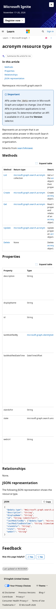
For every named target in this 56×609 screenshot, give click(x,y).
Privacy (19, 596)
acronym (51, 195)
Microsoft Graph (19, 37)
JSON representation (14, 78)
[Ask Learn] (46, 38)
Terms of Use (38, 600)
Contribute (7, 596)
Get (5, 204)
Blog (41, 592)
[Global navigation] (3, 31)
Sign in (50, 31)
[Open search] (43, 31)
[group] (28, 209)
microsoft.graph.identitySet (40, 334)
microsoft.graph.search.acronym (29, 175)
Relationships (11, 74)
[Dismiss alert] (51, 4)
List (5, 175)
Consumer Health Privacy (14, 600)
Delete (7, 242)
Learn (5, 37)
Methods (9, 67)
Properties (10, 71)
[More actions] (51, 38)
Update (7, 227)
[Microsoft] (28, 31)
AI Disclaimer (8, 592)
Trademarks (8, 605)
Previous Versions (27, 592)
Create (7, 192)
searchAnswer (24, 148)
